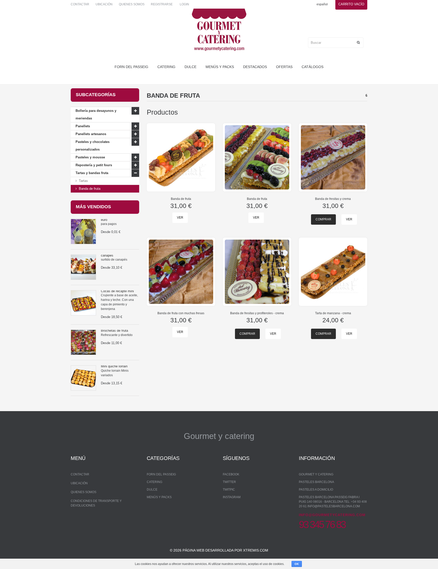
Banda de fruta (89, 189)
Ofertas (284, 67)
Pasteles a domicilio (316, 489)
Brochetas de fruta (114, 330)
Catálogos (312, 67)
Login (184, 4)
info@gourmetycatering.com (332, 515)
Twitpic (229, 489)
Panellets (83, 126)
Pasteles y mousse (90, 157)
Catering (166, 67)
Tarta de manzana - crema (333, 313)
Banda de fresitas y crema (333, 199)
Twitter (229, 482)
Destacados (255, 67)
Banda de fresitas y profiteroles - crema (257, 313)
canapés (107, 255)
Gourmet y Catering (316, 474)
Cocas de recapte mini (117, 291)
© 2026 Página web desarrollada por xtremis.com (219, 550)
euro (104, 220)
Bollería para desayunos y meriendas (96, 114)
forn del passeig (131, 67)
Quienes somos (131, 4)
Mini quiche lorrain (114, 366)
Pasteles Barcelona (316, 482)
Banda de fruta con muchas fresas (180, 313)
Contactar (80, 4)
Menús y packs (220, 67)
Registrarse (162, 4)
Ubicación (104, 4)
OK (297, 563)
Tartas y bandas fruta (92, 173)
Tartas (83, 181)
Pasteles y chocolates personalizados (93, 145)
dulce (190, 67)
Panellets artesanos (91, 134)
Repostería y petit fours (94, 165)
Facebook (231, 474)
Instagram (232, 497)
